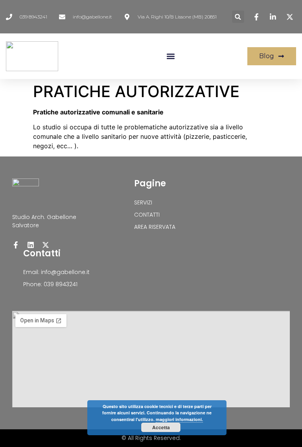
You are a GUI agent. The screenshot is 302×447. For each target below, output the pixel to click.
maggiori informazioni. (179, 419)
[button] (238, 17)
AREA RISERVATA (154, 227)
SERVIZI (143, 202)
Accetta (161, 427)
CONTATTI (147, 215)
